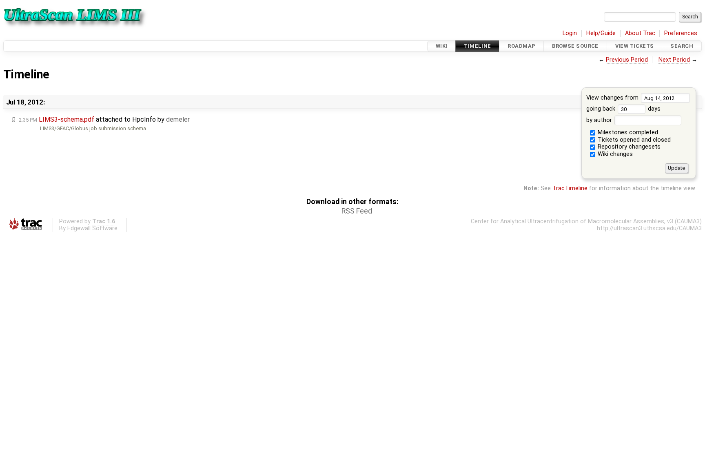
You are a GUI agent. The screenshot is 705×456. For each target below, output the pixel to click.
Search (681, 46)
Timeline (477, 46)
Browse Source (575, 46)
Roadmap (521, 46)
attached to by (104, 119)
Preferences (680, 33)
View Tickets (634, 46)
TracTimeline (570, 188)
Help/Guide (601, 33)
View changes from (613, 97)
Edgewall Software (92, 228)
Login (570, 33)
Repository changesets (628, 146)
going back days (623, 108)
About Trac (640, 33)
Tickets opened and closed (633, 139)
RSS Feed (356, 211)
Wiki (442, 46)
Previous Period (627, 59)
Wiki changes (614, 154)
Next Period (674, 59)
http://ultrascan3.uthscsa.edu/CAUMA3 (649, 228)
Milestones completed (627, 132)
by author (600, 120)
